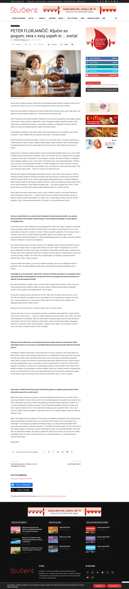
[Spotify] (106, 1)
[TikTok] (109, 1)
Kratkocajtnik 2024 (103, 527)
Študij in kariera (15, 26)
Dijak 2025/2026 (65, 527)
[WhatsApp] (53, 452)
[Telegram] (67, 452)
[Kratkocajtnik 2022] (90, 548)
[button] (115, 18)
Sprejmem (99, 586)
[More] (72, 44)
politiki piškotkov (12, 587)
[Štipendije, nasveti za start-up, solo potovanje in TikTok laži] (15, 550)
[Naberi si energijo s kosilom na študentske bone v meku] (102, 126)
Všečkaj (114, 58)
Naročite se (113, 75)
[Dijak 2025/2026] (53, 530)
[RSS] (103, 1)
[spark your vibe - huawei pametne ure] (102, 150)
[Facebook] (97, 1)
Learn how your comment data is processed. (51, 496)
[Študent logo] (27, 10)
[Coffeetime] (102, 114)
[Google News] (117, 1)
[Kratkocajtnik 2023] (90, 539)
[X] (111, 1)
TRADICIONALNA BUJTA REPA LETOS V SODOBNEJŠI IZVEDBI (24, 465)
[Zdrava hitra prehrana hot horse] (102, 138)
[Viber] (72, 452)
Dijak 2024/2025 (65, 546)
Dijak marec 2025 (65, 537)
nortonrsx (16, 98)
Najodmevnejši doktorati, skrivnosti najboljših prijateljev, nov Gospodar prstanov (32, 529)
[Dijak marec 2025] (53, 539)
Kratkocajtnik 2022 (103, 546)
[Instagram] (100, 1)
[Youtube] (114, 1)
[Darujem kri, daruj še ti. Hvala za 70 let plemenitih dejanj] (80, 10)
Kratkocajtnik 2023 (103, 537)
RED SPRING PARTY (74, 464)
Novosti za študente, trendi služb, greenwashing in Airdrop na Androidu (32, 539)
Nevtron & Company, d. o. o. (22, 40)
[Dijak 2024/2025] (53, 548)
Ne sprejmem (114, 586)
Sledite (115, 62)
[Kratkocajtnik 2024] (90, 530)
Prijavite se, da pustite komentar (21, 478)
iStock (22, 98)
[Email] (62, 452)
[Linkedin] (58, 452)
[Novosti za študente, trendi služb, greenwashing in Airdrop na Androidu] (15, 540)
